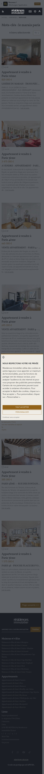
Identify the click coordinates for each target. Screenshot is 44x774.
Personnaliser (22, 412)
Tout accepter (22, 407)
